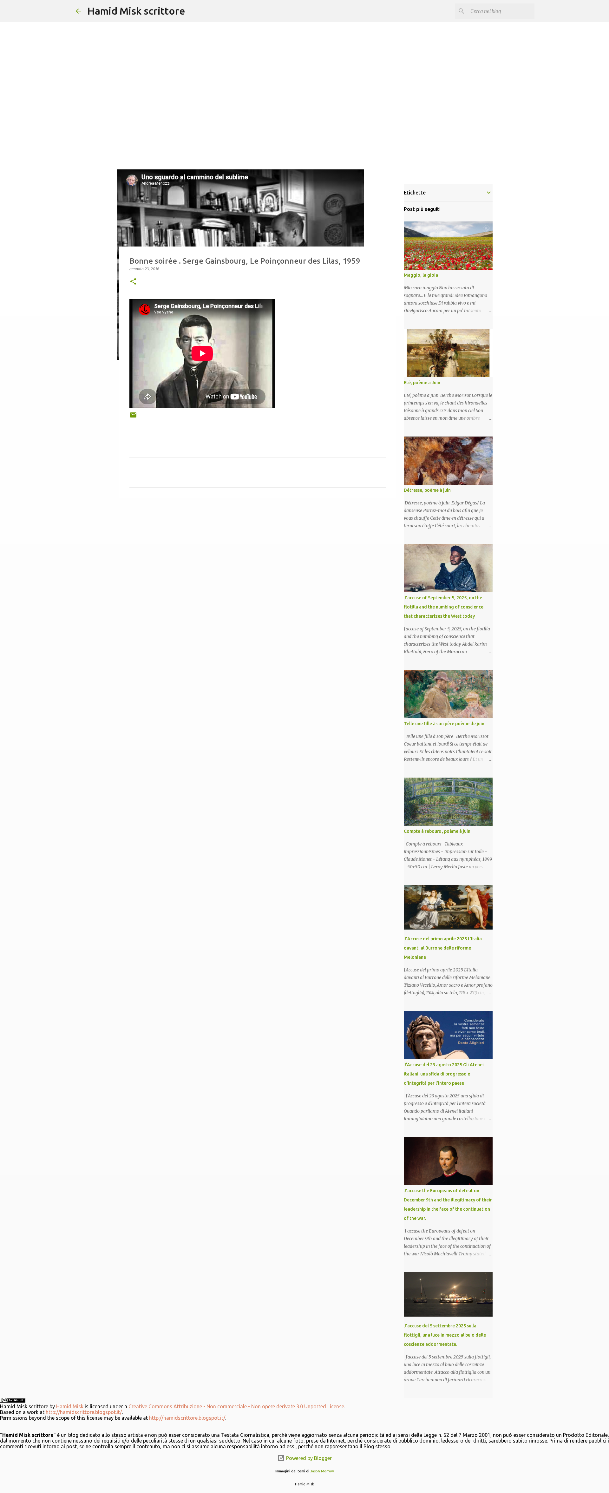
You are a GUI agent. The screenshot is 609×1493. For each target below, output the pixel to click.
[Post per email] (133, 417)
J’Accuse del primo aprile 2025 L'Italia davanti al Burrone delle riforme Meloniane (443, 948)
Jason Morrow (322, 1471)
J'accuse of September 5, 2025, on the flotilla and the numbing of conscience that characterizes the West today (443, 607)
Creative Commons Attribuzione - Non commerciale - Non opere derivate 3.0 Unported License (236, 1406)
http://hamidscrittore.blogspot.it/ (84, 1412)
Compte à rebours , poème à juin (437, 831)
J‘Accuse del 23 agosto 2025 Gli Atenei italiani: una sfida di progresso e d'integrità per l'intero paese (444, 1074)
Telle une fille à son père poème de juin (444, 723)
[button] (133, 282)
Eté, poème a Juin (422, 382)
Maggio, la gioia (421, 275)
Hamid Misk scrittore (136, 10)
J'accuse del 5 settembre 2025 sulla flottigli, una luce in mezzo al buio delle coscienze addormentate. (445, 1335)
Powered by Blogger (308, 1458)
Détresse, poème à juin (427, 490)
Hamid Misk (69, 1406)
